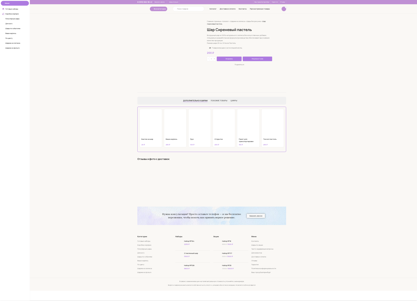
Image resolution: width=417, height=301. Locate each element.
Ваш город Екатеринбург (261, 272)
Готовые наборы (143, 241)
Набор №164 (189, 241)
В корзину (229, 59)
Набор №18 (226, 241)
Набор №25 (226, 265)
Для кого (140, 253)
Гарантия (255, 264)
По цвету (140, 264)
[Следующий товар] (271, 19)
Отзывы (254, 260)
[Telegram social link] (241, 67)
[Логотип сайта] (141, 9)
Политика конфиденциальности (263, 268)
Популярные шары (144, 249)
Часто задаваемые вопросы (262, 249)
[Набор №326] (178, 268)
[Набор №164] (178, 244)
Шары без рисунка (254, 21)
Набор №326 (189, 265)
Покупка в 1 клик (257, 59)
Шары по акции (257, 245)
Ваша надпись (171, 139)
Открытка (218, 139)
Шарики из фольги (144, 272)
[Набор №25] (216, 268)
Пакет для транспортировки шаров (246, 141)
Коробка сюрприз (144, 245)
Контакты (255, 241)
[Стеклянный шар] (178, 256)
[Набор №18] (216, 244)
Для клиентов (256, 253)
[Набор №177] (216, 256)
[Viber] (243, 67)
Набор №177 (227, 253)
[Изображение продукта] (151, 123)
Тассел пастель (269, 139)
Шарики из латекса (237, 21)
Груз (192, 139)
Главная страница (214, 21)
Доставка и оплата (258, 257)
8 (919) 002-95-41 (144, 2)
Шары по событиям (144, 257)
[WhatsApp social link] (235, 67)
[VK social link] (238, 67)
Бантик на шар (147, 139)
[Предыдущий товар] (267, 19)
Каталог (226, 21)
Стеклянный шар (191, 253)
